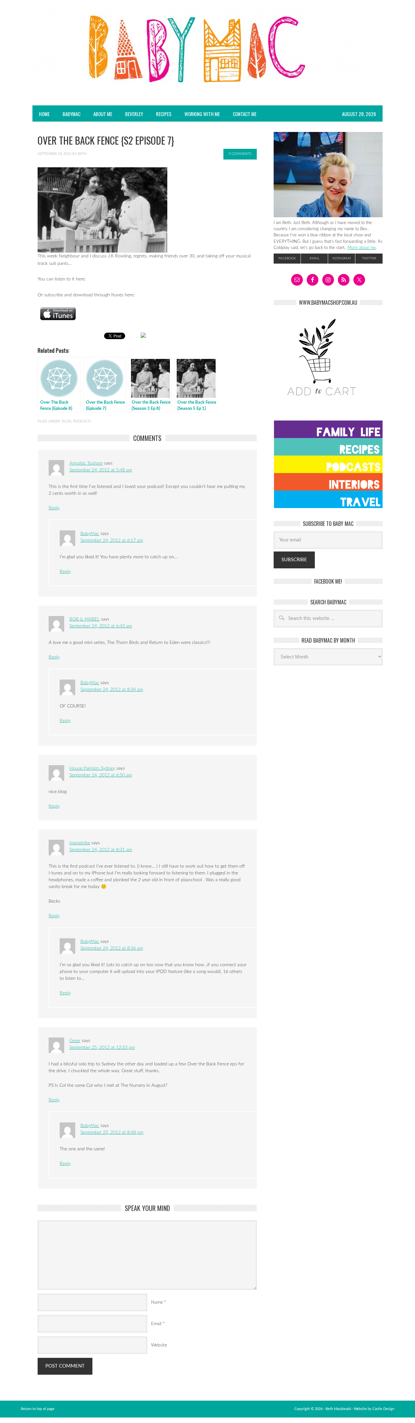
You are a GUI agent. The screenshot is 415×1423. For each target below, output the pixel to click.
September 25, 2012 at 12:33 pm (102, 1047)
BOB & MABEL (84, 619)
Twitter (369, 258)
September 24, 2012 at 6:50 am (100, 775)
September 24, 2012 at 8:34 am (111, 689)
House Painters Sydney (92, 768)
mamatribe (79, 843)
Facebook (287, 258)
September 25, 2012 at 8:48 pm (111, 1132)
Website (159, 1345)
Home (44, 113)
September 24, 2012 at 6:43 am (100, 626)
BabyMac (68, 113)
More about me (362, 248)
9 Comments (240, 154)
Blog (67, 421)
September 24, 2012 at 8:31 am (100, 850)
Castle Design (383, 1409)
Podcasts (82, 421)
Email (156, 1324)
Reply (54, 508)
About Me (102, 113)
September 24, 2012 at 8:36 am (111, 948)
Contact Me (244, 113)
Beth (82, 154)
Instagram (341, 258)
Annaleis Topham (86, 463)
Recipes (160, 113)
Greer (74, 1040)
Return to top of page (37, 1409)
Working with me (202, 113)
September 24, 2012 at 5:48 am (100, 470)
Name (157, 1302)
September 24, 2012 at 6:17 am (111, 540)
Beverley (134, 113)
